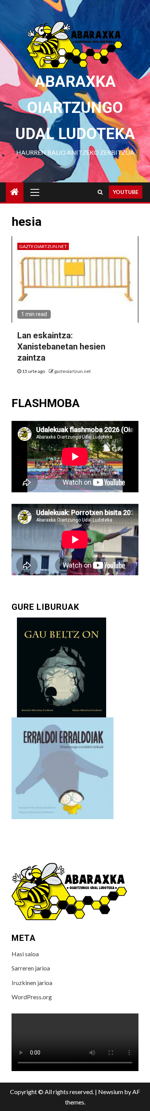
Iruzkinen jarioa (32, 982)
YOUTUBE (125, 192)
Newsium (110, 1091)
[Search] (100, 192)
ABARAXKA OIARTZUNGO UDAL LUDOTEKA (75, 108)
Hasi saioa (25, 953)
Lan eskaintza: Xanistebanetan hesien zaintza (61, 346)
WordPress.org (32, 996)
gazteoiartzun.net (43, 246)
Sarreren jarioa (31, 968)
